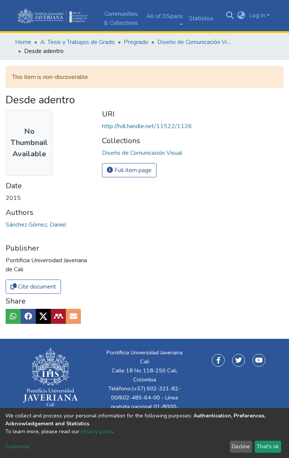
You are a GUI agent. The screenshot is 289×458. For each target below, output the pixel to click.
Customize (17, 446)
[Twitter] (238, 360)
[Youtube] (258, 360)
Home (23, 42)
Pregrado (136, 42)
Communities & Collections (121, 18)
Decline (241, 446)
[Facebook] (218, 360)
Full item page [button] (132, 170)
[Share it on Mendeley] (58, 316)
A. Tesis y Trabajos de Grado (77, 42)
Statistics (201, 18)
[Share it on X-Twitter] (43, 316)
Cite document (36, 287)
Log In (257, 15)
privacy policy (97, 431)
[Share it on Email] (73, 316)
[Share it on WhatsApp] (13, 316)
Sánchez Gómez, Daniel (36, 225)
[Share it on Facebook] (28, 316)
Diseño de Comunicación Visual (195, 42)
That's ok (268, 446)
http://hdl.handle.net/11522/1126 (147, 126)
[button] (241, 15)
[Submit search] (230, 16)
